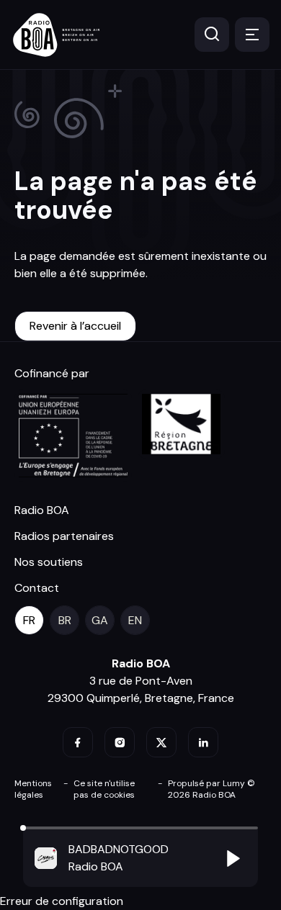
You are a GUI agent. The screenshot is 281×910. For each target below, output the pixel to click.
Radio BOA (41, 510)
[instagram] (119, 742)
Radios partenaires (64, 536)
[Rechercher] (212, 34)
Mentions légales (33, 789)
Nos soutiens (48, 561)
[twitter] (161, 742)
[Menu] (252, 34)
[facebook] (78, 742)
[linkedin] (203, 742)
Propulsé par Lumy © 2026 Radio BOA (211, 789)
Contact (36, 587)
